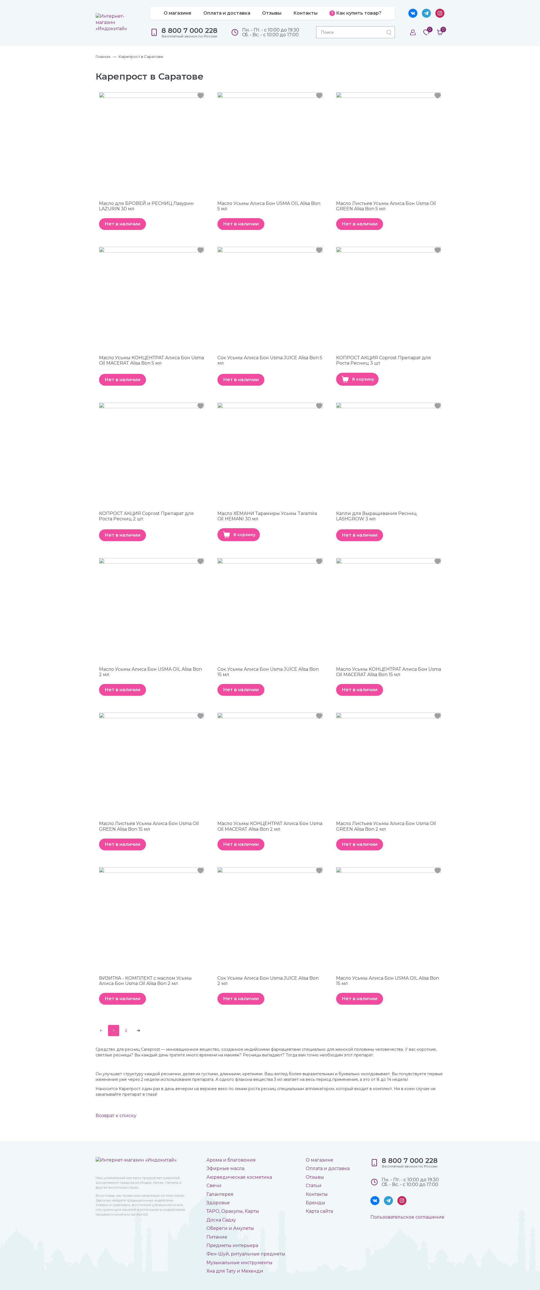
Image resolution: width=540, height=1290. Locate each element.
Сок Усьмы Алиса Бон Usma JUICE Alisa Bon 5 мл (269, 360)
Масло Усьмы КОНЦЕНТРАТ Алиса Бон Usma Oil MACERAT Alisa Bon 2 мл (269, 826)
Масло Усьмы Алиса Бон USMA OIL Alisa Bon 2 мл (150, 672)
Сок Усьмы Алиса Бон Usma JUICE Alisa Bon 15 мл (268, 672)
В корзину (363, 379)
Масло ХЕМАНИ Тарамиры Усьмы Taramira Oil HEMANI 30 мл (267, 516)
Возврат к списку (116, 1115)
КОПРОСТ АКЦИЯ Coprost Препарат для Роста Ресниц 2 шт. (146, 516)
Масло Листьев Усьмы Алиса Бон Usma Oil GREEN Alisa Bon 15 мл (149, 826)
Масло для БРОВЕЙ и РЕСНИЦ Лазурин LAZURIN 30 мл (146, 206)
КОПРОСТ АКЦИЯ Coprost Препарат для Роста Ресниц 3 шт (383, 360)
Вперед (138, 1030)
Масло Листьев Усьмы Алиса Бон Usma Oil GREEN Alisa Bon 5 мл (386, 206)
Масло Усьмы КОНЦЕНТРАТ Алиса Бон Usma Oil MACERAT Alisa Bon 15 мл (388, 672)
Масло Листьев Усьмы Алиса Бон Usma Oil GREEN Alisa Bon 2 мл (386, 826)
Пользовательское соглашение (407, 1217)
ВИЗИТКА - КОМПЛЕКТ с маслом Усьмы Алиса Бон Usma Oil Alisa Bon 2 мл (145, 980)
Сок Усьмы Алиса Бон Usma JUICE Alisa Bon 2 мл (268, 980)
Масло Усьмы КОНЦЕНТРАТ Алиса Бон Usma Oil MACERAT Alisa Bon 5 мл (151, 360)
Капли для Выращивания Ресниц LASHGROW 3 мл (376, 516)
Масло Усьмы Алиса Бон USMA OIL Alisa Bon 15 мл (387, 980)
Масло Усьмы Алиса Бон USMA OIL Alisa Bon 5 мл (268, 206)
